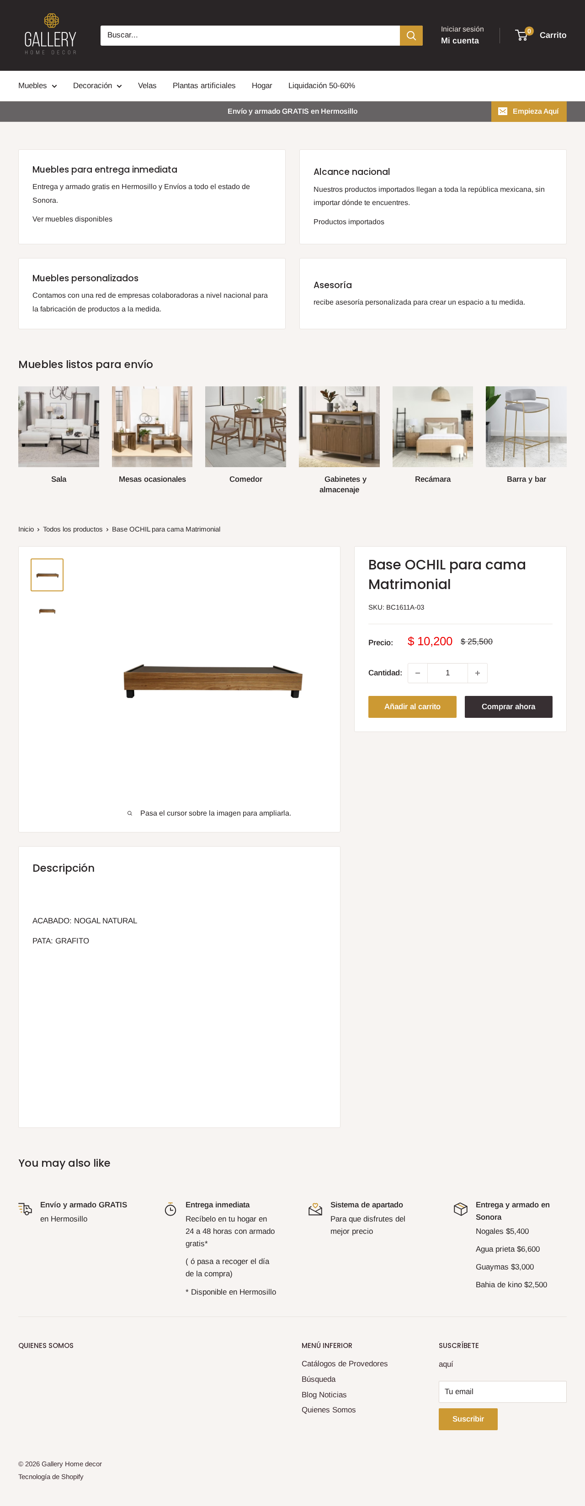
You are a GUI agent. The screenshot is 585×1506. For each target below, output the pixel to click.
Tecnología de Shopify (51, 1476)
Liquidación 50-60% (321, 85)
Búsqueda (318, 1379)
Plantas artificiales (204, 85)
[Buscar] (411, 36)
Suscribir (468, 1419)
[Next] (566, 431)
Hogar (262, 85)
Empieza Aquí (535, 111)
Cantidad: (385, 673)
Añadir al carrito (412, 706)
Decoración (92, 85)
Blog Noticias (324, 1394)
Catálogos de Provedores (345, 1363)
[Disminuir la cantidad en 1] (417, 673)
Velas (147, 85)
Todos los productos (73, 529)
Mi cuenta (460, 40)
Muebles (32, 85)
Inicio (26, 529)
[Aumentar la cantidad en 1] (477, 673)
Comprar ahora (508, 706)
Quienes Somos (329, 1410)
